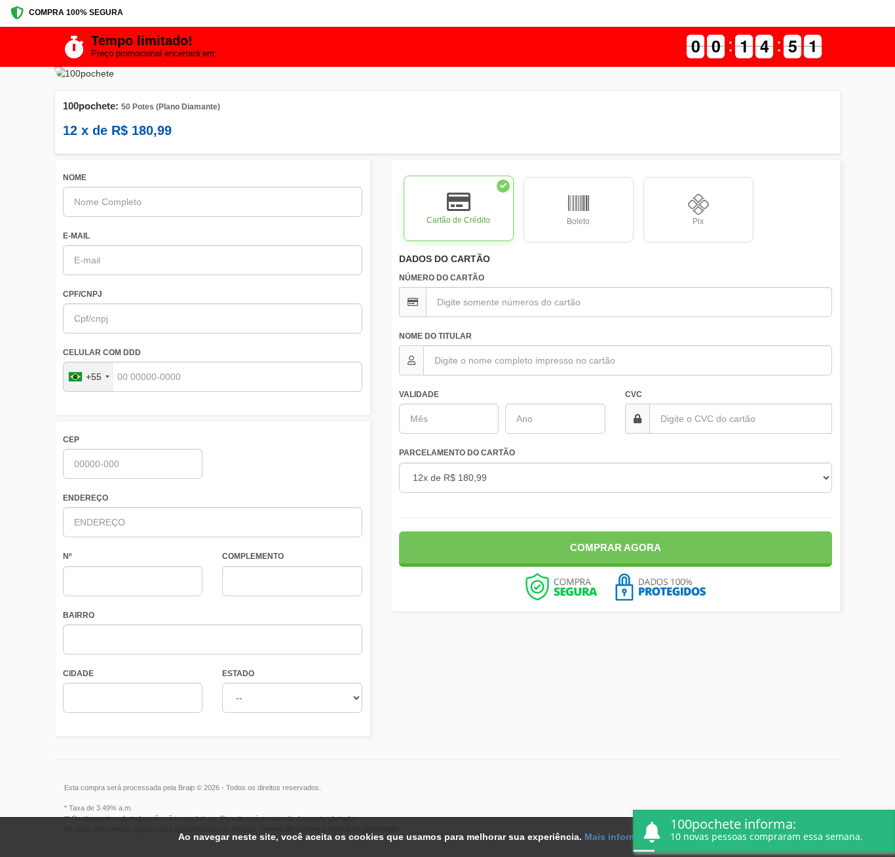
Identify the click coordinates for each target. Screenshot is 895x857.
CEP (71, 439)
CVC (633, 394)
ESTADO (238, 673)
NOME (74, 177)
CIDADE (78, 673)
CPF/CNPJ (82, 294)
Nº (67, 556)
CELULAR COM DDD (102, 352)
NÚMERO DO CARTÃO (441, 277)
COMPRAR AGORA (615, 547)
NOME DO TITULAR (435, 336)
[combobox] (88, 376)
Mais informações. (625, 836)
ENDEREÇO (85, 498)
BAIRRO (78, 615)
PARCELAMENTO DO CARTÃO (457, 452)
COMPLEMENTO (253, 556)
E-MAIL (76, 235)
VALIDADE (419, 394)
